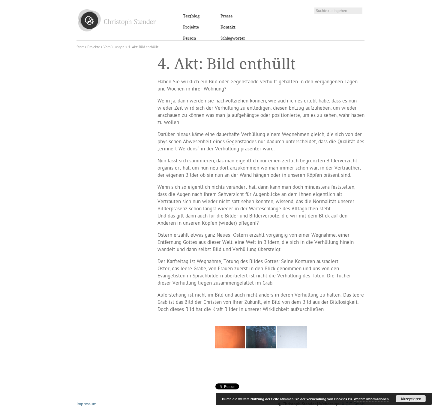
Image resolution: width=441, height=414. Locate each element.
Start (80, 47)
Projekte (191, 27)
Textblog (191, 16)
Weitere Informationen (371, 399)
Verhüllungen (114, 47)
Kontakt (228, 27)
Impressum (86, 404)
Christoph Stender (117, 20)
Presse (226, 16)
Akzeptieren (410, 398)
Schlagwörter (232, 38)
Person (189, 38)
